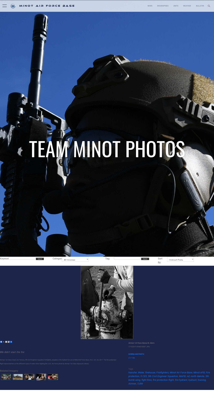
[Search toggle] (209, 6)
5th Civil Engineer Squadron (163, 376)
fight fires (147, 379)
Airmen (132, 383)
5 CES (143, 376)
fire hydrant (181, 379)
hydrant (192, 379)
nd (188, 376)
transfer (132, 372)
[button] (4, 6)
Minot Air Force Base (181, 372)
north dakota (197, 376)
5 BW (140, 383)
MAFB (182, 376)
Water (141, 372)
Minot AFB (199, 372)
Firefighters (162, 372)
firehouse (150, 372)
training (202, 379)
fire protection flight (163, 379)
